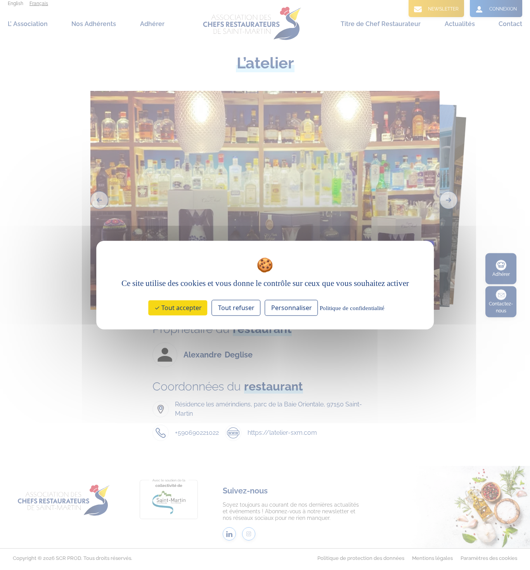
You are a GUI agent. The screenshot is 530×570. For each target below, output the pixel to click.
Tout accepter (181, 307)
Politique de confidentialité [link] (352, 308)
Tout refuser (236, 307)
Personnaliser (291, 307)
